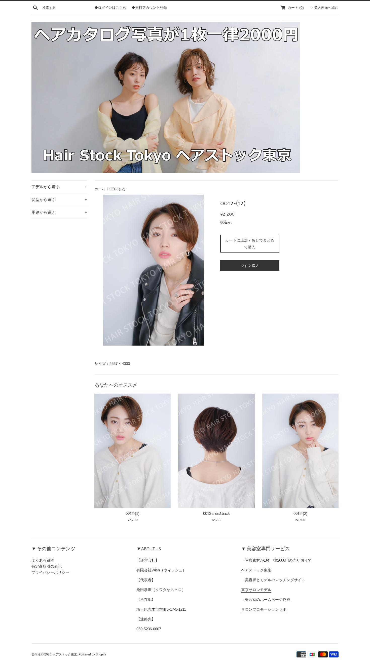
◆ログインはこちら (110, 8)
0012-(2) (300, 513)
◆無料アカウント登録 (149, 8)
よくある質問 (42, 560)
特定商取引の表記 (46, 566)
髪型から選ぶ (59, 199)
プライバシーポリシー (50, 572)
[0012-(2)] (300, 451)
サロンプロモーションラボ (263, 609)
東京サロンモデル (256, 590)
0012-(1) (132, 513)
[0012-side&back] (216, 451)
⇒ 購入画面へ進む (324, 8)
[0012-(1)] (132, 451)
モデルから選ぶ (59, 187)
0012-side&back (216, 513)
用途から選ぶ (59, 212)
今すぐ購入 (249, 266)
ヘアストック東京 (256, 570)
